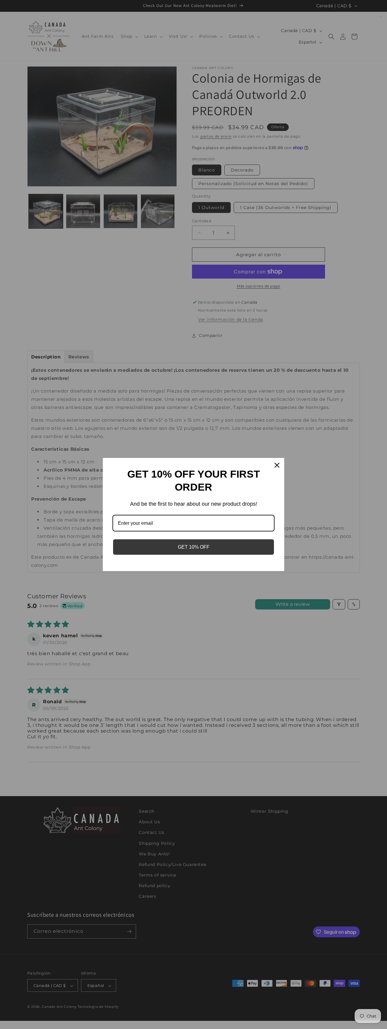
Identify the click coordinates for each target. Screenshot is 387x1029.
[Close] (277, 465)
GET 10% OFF (194, 547)
